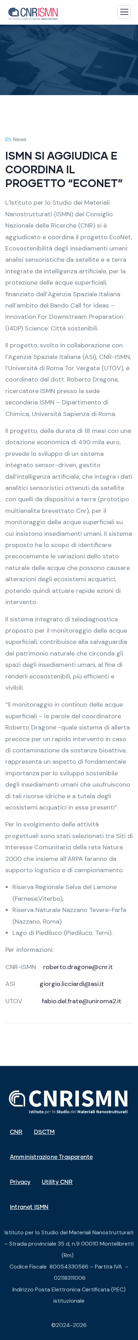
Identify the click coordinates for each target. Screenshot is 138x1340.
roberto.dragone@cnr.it (78, 967)
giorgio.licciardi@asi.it (72, 984)
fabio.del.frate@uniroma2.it (81, 1001)
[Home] (69, 1102)
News (20, 139)
